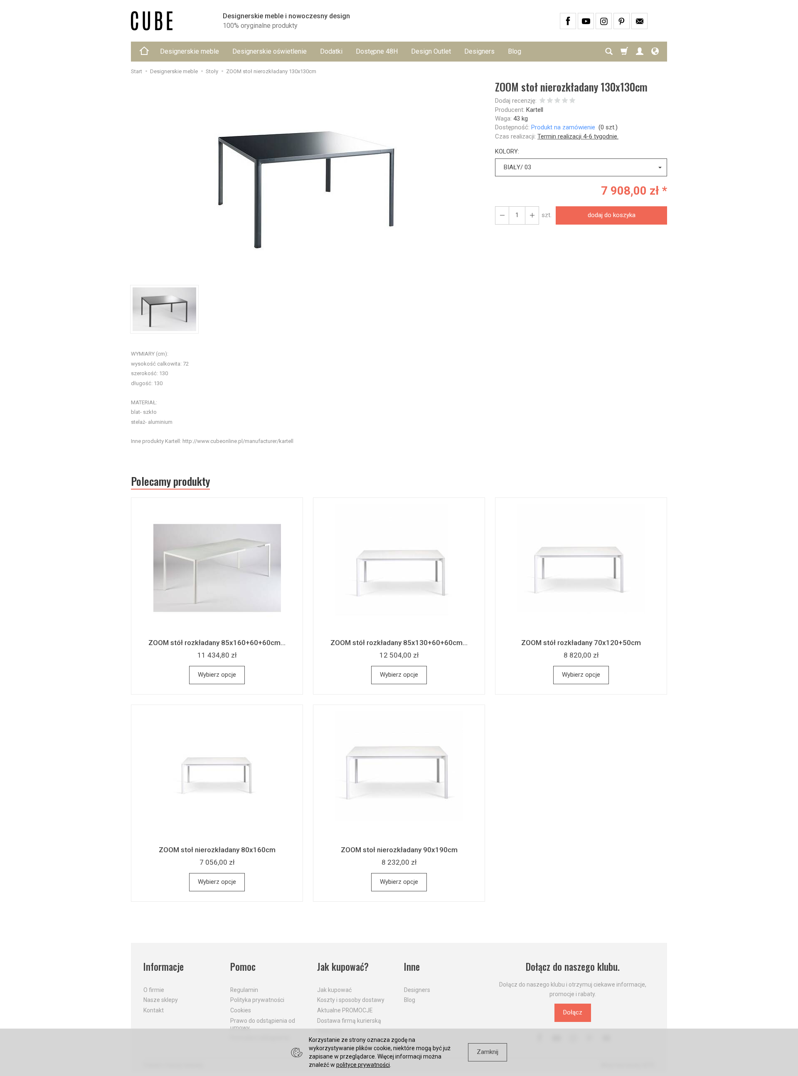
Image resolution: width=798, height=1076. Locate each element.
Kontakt (153, 1010)
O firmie (153, 990)
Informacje (163, 967)
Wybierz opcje (217, 674)
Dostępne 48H (377, 51)
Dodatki (331, 51)
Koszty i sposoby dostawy (350, 1000)
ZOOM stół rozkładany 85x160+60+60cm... (217, 642)
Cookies (240, 1010)
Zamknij (487, 1052)
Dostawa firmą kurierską (349, 1020)
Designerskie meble (189, 51)
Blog (514, 51)
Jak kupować (334, 990)
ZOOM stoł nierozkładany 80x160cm (217, 850)
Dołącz (572, 1012)
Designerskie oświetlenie (269, 51)
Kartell (534, 110)
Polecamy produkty (170, 481)
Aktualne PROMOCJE (345, 1010)
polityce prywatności (363, 1064)
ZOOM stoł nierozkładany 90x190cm (399, 850)
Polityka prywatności (257, 1000)
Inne (412, 967)
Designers (479, 51)
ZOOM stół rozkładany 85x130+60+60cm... (399, 642)
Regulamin (244, 990)
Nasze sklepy (160, 1000)
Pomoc (243, 967)
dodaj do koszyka (611, 215)
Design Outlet (431, 51)
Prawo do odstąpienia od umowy (262, 1024)
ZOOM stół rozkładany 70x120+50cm (581, 642)
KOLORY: (507, 151)
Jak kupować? (343, 967)
